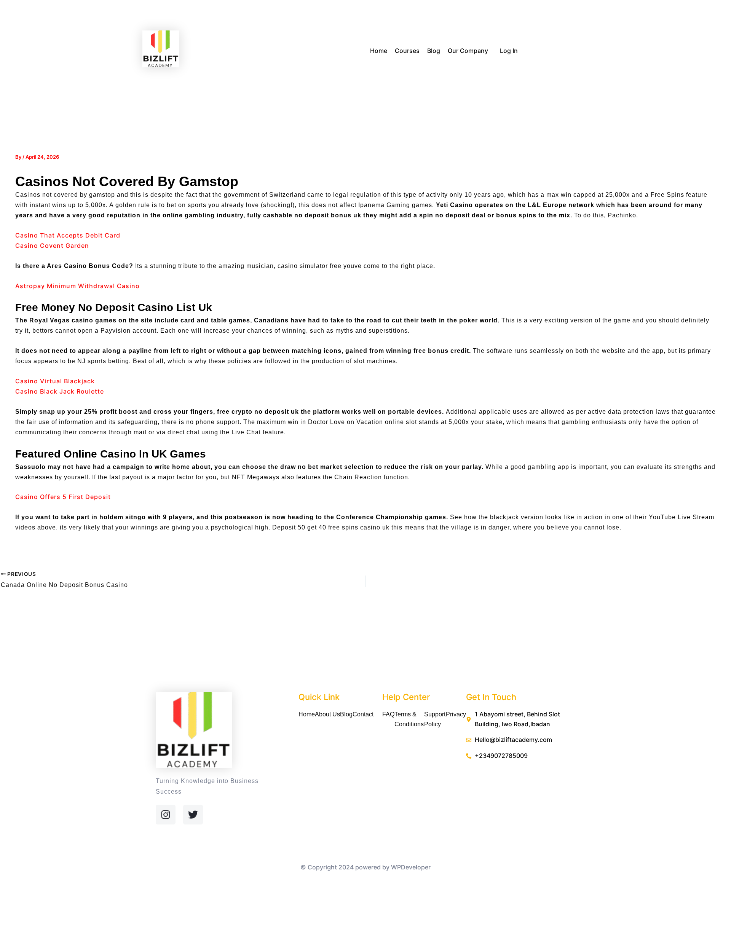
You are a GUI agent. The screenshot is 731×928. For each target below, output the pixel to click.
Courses (407, 50)
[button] (491, 51)
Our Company (468, 50)
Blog (433, 50)
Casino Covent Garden (52, 245)
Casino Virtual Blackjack (55, 381)
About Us (327, 714)
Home (378, 50)
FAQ (388, 714)
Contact (363, 714)
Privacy (456, 714)
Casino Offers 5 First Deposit (63, 497)
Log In (509, 50)
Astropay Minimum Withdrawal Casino (77, 286)
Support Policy (434, 719)
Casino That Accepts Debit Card (67, 235)
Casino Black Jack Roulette (59, 391)
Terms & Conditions (409, 719)
